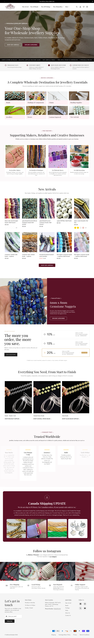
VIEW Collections (10, 354)
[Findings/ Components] (36, 95)
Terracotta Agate (6, 228)
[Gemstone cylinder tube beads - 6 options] (12, 242)
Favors (30, 117)
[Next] (89, 1)
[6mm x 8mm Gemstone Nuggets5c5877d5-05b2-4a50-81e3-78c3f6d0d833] (70, 301)
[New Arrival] (79, 110)
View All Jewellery (57, 7)
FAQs (66, 610)
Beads (8, 102)
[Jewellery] (15, 110)
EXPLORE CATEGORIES (31, 45)
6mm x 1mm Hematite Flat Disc (81, 221)
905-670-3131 (57, 609)
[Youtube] (85, 608)
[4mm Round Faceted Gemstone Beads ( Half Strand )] (47, 208)
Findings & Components (36, 102)
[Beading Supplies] (79, 95)
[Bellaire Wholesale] (10, 7)
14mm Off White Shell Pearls (64, 221)
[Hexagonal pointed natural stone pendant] (47, 242)
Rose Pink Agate (9, 228)
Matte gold (78, 228)
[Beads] (15, 95)
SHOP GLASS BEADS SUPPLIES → (71, 419)
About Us (67, 613)
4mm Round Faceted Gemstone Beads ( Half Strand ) (45, 222)
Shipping (53, 635)
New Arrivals (74, 117)
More (66, 7)
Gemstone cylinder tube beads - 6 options (11, 255)
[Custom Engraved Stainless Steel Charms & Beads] (58, 110)
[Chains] (58, 95)
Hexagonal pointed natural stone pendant (46, 255)
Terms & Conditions (84, 635)
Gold (75, 228)
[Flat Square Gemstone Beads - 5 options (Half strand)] (81, 242)
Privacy (75, 635)
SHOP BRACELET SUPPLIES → (13, 419)
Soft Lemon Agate (11, 228)
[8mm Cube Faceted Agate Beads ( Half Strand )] (12, 208)
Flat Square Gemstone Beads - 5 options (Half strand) (81, 255)
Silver (81, 228)
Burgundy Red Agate (14, 228)
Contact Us (68, 615)
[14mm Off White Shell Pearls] (64, 208)
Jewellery (9, 117)
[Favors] (36, 110)
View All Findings (45, 7)
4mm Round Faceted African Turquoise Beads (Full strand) (29, 222)
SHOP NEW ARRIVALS (13, 45)
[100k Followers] (85, 604)
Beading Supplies (76, 102)
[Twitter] (80, 608)
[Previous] (4, 1)
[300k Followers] (80, 604)
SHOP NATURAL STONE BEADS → (42, 419)
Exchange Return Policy (64, 635)
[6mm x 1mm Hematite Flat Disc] (81, 208)
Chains (51, 102)
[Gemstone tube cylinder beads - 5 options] (29, 242)
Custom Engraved (55, 117)
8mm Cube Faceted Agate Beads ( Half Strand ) (11, 221)
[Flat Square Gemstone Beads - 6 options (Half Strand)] (64, 242)
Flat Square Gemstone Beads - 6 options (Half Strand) (64, 255)
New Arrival (25, 7)
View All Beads (34, 7)
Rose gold (83, 228)
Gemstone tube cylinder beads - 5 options (28, 255)
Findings (67, 608)
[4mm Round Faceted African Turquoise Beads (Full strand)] (29, 208)
